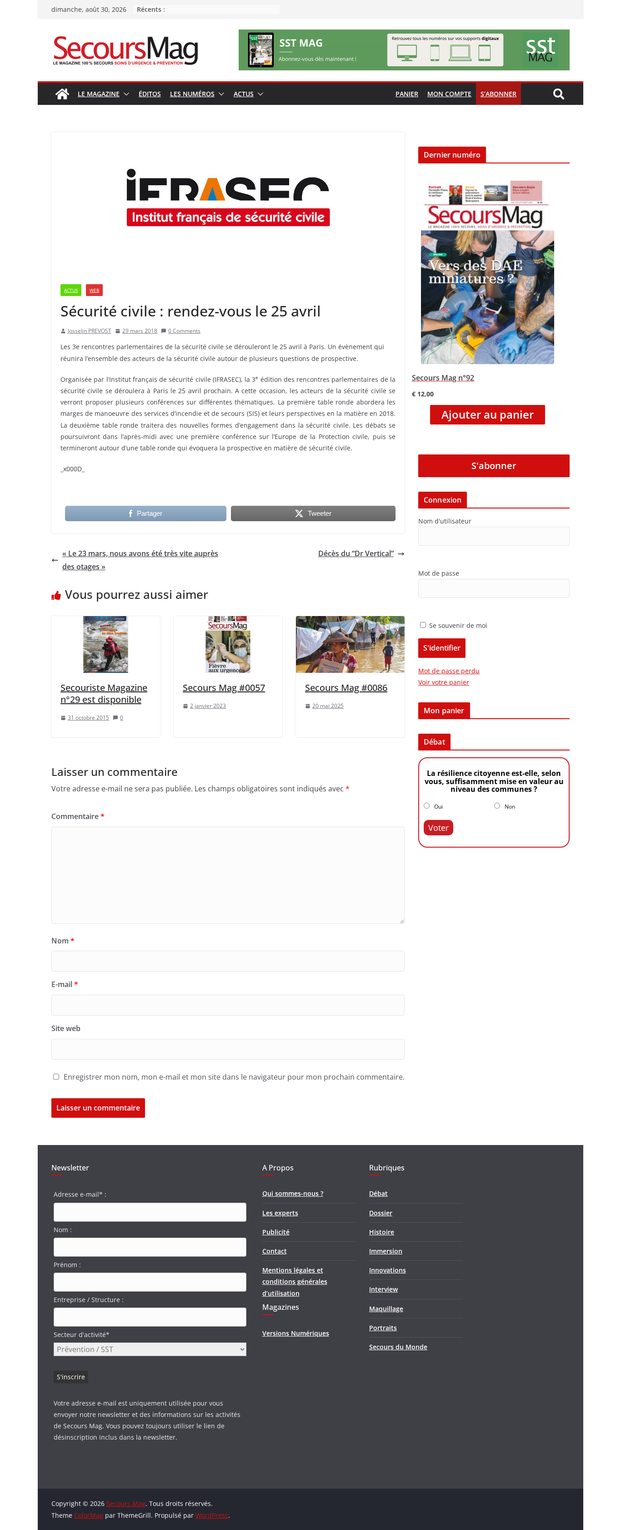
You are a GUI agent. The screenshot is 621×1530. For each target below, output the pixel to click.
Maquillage (386, 1308)
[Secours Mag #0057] (228, 622)
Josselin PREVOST (89, 331)
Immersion (385, 1251)
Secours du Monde (398, 1346)
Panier (407, 93)
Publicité (276, 1232)
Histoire (381, 1232)
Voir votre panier (443, 682)
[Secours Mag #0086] (350, 622)
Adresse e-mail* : (80, 1194)
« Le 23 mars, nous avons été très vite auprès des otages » (140, 560)
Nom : (63, 1229)
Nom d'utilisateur (444, 521)
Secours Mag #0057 (224, 687)
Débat (378, 1193)
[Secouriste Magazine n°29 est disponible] (105, 622)
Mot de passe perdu (449, 670)
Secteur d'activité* (82, 1334)
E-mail (64, 984)
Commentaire (78, 816)
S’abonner (498, 93)
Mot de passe (438, 573)
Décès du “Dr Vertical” (356, 553)
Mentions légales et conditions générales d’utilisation (294, 1281)
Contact (274, 1251)
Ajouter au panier (487, 414)
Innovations (387, 1270)
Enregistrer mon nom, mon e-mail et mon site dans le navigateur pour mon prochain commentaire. (234, 1077)
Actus (244, 93)
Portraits (383, 1327)
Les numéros (192, 93)
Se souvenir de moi (457, 625)
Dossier (380, 1213)
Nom (63, 941)
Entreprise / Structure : (89, 1299)
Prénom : (67, 1264)
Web (94, 290)
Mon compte (449, 93)
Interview (383, 1289)
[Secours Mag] (62, 94)
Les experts (280, 1213)
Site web (65, 1028)
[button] (125, 94)
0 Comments (184, 331)
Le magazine (99, 93)
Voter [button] (438, 827)
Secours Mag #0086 (346, 687)
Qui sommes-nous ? (292, 1193)
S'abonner (493, 465)
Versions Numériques (295, 1333)
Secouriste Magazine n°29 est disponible (103, 693)
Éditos (150, 93)
